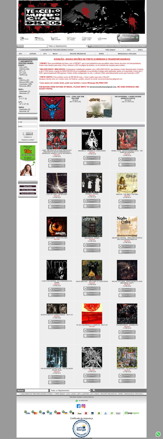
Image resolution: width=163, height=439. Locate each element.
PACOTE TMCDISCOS (78, 54)
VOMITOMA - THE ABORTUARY (127, 368)
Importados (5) (24, 109)
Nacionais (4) (24, 111)
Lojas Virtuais (86, 438)
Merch (55, 54)
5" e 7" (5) (23, 99)
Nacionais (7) (24, 93)
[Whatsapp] (137, 37)
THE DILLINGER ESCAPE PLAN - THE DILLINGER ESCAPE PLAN (57, 369)
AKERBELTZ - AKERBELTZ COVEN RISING (92, 151)
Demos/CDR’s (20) (26, 82)
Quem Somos (28, 186)
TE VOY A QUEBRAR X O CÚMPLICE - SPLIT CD (91, 325)
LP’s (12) (22, 73)
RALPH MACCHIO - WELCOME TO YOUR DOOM (92, 281)
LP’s (45, 54)
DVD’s (140, 50)
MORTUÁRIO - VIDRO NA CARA (56, 238)
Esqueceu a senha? (28, 140)
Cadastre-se (28, 137)
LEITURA (33, 54)
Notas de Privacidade (27, 193)
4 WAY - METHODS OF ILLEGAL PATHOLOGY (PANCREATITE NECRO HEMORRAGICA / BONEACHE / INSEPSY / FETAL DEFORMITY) (57, 152)
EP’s (21, 54)
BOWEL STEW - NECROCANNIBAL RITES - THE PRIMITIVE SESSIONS (127, 151)
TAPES (101, 54)
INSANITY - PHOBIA (91, 194)
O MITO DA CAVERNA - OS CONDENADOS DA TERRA (57, 281)
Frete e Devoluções (28, 190)
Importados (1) (24, 91)
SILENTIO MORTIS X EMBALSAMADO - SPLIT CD (57, 315)
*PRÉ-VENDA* (110, 50)
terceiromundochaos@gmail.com (103, 87)
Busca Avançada (98, 46)
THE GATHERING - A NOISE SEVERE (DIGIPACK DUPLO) (128, 97)
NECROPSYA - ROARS (92, 238)
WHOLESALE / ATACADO (127, 54)
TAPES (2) (23, 75)
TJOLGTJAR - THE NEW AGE (91, 368)
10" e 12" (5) (24, 104)
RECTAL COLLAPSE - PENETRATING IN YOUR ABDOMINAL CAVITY (127, 282)
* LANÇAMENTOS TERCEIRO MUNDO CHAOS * (56, 50)
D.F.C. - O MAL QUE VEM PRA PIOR (75, 97)
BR (91, 438)
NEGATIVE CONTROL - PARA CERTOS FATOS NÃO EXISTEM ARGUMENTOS (127, 238)
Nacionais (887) (25, 86)
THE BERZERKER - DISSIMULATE (127, 325)
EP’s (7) (22, 71)
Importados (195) (25, 84)
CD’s (129, 50)
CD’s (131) (23, 67)
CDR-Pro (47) (24, 80)
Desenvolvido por (76, 438)
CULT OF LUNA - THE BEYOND (57, 194)
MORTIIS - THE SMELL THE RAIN (127, 194)
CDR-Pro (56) (24, 69)
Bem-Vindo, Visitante (113, 46)
